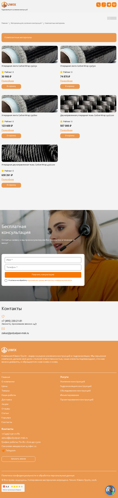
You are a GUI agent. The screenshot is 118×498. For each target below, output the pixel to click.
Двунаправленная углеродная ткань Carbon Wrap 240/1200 (87, 115)
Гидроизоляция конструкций (76, 386)
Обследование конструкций (75, 391)
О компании (8, 381)
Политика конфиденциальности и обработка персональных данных (38, 475)
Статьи (5, 413)
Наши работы (9, 395)
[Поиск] (103, 4)
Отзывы (6, 409)
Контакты (7, 422)
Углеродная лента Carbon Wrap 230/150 (19, 66)
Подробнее (8, 81)
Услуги (64, 377)
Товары (6, 391)
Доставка (7, 399)
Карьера (6, 418)
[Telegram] (109, 4)
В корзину (11, 86)
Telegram (11, 450)
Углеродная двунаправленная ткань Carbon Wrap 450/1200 (28, 165)
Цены (4, 386)
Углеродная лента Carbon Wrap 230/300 (78, 66)
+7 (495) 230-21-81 (12, 321)
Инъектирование (69, 395)
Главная (6, 377)
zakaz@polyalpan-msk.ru (15, 333)
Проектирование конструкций (76, 399)
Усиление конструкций (72, 381)
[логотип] (9, 5)
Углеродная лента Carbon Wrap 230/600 (19, 115)
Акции (5, 404)
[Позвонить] (98, 4)
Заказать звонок (18, 459)
